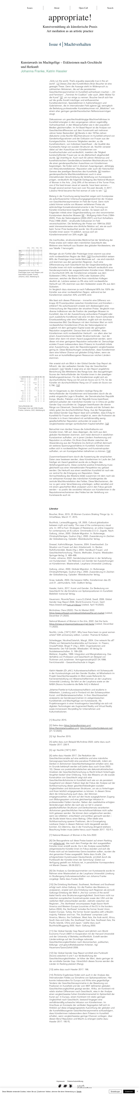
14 (108, 451)
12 (58, 385)
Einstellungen (115, 1091)
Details (79, 1091)
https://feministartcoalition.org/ (64, 728)
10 (89, 256)
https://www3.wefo (58, 604)
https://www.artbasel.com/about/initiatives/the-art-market (76, 613)
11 (62, 368)
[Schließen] (137, 1091)
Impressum (61, 1081)
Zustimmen (129, 1091)
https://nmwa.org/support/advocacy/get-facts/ (71, 623)
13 (107, 423)
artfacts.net (59, 843)
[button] (29, 8)
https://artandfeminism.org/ (77, 725)
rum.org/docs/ (74, 604)
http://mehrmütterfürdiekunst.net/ (96, 728)
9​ (85, 234)
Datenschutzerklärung (75, 1081)
